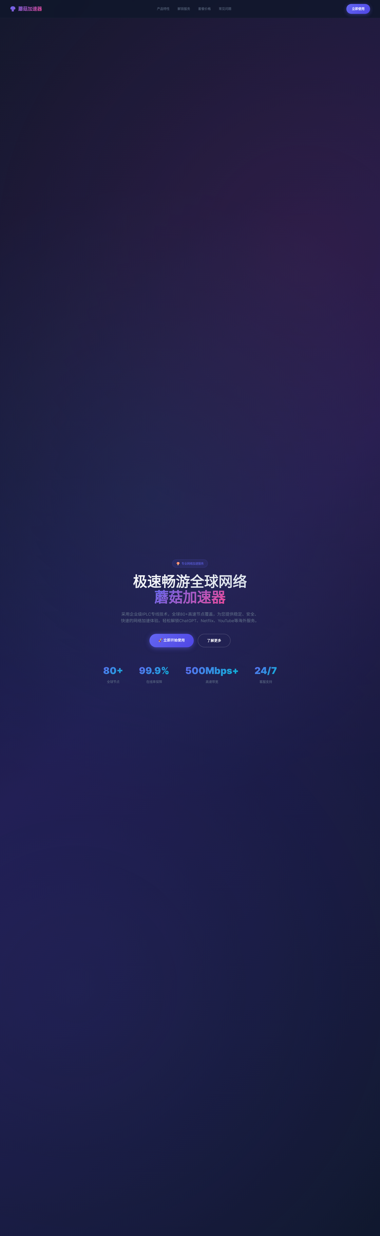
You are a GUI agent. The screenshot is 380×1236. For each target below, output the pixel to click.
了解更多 (214, 640)
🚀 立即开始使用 (171, 640)
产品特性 (163, 9)
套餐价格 (204, 9)
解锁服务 (184, 9)
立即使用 (358, 9)
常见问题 (225, 9)
